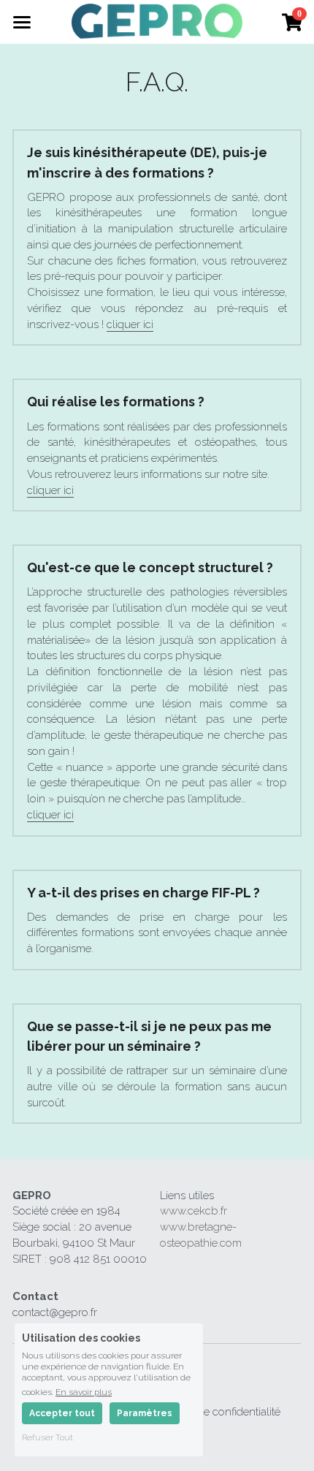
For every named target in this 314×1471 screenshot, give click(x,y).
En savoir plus (83, 1391)
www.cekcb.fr (193, 1210)
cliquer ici (130, 324)
